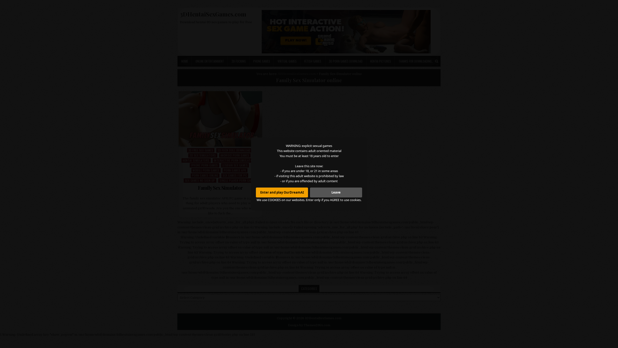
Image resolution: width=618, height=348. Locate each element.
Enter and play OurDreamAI (282, 192)
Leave (336, 192)
